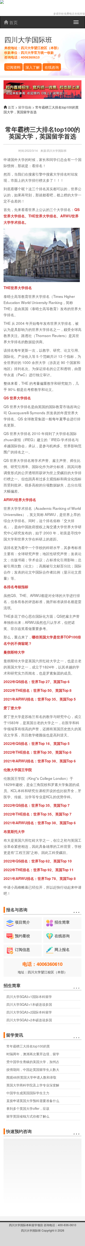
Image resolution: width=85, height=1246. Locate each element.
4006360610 (30, 57)
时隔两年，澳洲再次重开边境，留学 (32, 1054)
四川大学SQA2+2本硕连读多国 (29, 1020)
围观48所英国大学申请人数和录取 (31, 1077)
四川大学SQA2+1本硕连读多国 (29, 1004)
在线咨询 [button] (52, 67)
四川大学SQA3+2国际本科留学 (29, 1012)
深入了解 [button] (33, 67)
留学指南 (24, 107)
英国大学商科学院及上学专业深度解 (32, 1085)
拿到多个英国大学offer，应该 (27, 1108)
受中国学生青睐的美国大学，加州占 (32, 1061)
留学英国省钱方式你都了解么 (27, 1116)
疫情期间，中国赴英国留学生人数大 (32, 1069)
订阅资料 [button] (13, 67)
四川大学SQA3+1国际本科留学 (29, 996)
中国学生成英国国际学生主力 (27, 1092)
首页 (13, 22)
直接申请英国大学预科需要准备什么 (32, 1100)
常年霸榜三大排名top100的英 (28, 1046)
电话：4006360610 (42, 963)
